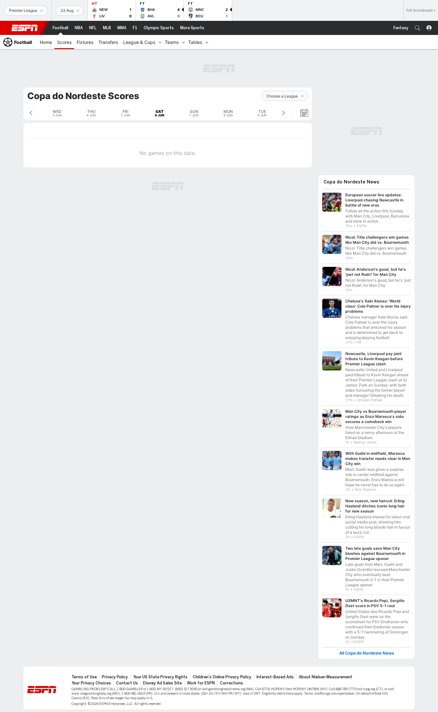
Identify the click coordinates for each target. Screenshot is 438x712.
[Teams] (183, 42)
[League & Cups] (160, 42)
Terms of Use (84, 677)
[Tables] (207, 42)
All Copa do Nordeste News (366, 653)
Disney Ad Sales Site (162, 683)
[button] (417, 27)
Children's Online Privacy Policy (222, 677)
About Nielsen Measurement (325, 677)
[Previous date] (31, 113)
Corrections (231, 683)
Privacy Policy (115, 677)
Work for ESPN (201, 683)
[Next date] (283, 113)
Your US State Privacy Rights (160, 677)
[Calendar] (300, 113)
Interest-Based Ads (275, 677)
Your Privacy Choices (91, 683)
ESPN (25, 28)
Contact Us (127, 683)
